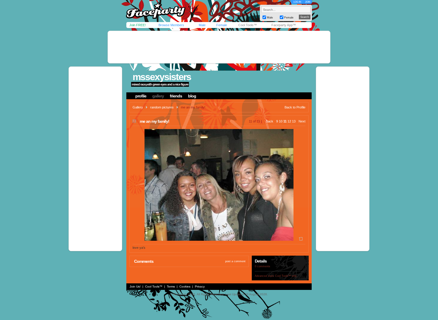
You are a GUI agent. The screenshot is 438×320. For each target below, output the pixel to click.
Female (221, 25)
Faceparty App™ (283, 25)
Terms (171, 286)
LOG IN (297, 2)
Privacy (200, 286)
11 (285, 121)
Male (202, 25)
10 (280, 121)
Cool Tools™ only (286, 275)
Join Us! (135, 286)
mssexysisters (162, 77)
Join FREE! (137, 25)
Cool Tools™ (247, 25)
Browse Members (171, 25)
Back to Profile (295, 107)
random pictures (162, 107)
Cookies (184, 286)
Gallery (138, 107)
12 (289, 121)
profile (140, 96)
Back (269, 121)
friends (176, 96)
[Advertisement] (219, 47)
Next (302, 121)
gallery (158, 96)
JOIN (307, 2)
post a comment (235, 261)
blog (192, 96)
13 (294, 121)
